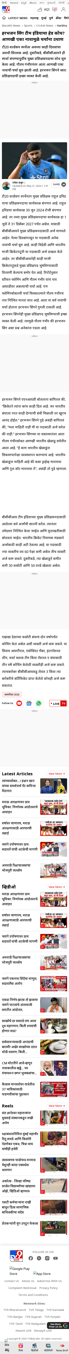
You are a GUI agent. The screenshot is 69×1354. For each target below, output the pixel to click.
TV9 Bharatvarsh (14, 1310)
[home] (4, 17)
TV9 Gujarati (33, 1317)
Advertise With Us (49, 1281)
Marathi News (11, 25)
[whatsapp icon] (39, 703)
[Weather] (41, 9)
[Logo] (6, 9)
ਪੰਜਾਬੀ (61, 2)
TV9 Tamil (16, 1324)
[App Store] (44, 1274)
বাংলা (42, 2)
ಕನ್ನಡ (23, 2)
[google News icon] (29, 703)
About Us (28, 1281)
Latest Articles (17, 773)
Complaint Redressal (22, 1288)
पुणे (51, 18)
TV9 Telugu (36, 1310)
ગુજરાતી (51, 2)
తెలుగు (33, 2)
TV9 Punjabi (52, 1317)
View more (55, 773)
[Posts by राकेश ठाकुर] (6, 186)
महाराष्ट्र (34, 18)
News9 (14, 2)
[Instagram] (47, 1258)
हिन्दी (4, 2)
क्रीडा (58, 18)
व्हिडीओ (9, 887)
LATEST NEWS (18, 18)
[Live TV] (53, 9)
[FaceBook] (31, 1258)
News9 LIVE (24, 1330)
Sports (27, 25)
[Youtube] (55, 1258)
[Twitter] (39, 1258)
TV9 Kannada (55, 1310)
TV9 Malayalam (35, 1324)
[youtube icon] (19, 703)
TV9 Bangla (14, 1317)
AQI (46, 9)
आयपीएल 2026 (11, 694)
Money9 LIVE (43, 1330)
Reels (7, 1106)
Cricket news (44, 25)
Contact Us (11, 1281)
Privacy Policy (48, 1288)
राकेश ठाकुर (17, 182)
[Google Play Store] (21, 1271)
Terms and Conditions (33, 1295)
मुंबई (43, 18)
